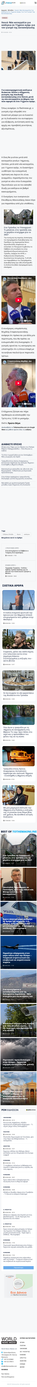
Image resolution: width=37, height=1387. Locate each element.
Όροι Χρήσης (5, 1374)
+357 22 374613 (8, 1361)
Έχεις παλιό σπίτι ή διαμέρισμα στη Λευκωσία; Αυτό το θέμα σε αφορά (16, 1181)
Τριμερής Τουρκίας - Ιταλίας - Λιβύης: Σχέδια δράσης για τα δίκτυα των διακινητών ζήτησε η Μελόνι (18, 570)
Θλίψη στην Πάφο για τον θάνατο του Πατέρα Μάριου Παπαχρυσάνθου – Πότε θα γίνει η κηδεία (17, 449)
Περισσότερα (18, 1268)
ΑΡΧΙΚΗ (22, 1342)
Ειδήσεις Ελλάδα (8, 534)
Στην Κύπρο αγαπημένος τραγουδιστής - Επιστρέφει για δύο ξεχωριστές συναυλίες (16, 478)
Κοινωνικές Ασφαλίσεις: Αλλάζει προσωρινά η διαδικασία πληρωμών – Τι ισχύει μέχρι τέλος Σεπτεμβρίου (18, 1124)
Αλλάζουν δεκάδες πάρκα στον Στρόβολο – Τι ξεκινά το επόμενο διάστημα (18, 1193)
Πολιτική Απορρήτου (7, 1377)
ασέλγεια (27, 534)
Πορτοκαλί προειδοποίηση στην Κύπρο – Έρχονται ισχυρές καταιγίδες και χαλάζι (18, 1062)
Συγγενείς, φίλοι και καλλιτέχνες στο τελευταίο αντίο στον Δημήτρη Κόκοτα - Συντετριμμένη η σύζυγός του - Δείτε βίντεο (18, 656)
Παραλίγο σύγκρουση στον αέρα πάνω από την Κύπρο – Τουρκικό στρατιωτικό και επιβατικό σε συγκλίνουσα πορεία (17, 957)
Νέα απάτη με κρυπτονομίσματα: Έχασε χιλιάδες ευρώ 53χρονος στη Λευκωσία (15, 484)
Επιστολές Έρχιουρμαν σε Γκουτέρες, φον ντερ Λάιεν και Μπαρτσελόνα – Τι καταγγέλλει (18, 890)
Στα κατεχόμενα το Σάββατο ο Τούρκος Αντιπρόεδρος (16, 552)
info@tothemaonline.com (9, 1366)
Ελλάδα (10, 10)
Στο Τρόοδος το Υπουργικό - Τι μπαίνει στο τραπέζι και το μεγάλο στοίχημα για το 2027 (18, 231)
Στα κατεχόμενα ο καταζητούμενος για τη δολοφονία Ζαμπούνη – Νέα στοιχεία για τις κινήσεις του (18, 993)
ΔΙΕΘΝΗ (22, 1367)
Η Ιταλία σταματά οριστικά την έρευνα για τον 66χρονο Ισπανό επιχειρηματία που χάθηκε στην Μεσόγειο (18, 616)
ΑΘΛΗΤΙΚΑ (6, 1146)
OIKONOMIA (23, 1348)
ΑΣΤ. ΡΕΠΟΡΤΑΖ (25, 1351)
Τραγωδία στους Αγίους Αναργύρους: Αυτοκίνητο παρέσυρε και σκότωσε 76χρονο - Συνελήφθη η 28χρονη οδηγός (18, 463)
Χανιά (18, 534)
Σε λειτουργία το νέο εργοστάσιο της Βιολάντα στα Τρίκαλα (18, 694)
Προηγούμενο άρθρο (12, 548)
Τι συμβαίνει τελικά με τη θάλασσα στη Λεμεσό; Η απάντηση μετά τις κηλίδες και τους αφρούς (18, 1167)
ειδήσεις (28, 430)
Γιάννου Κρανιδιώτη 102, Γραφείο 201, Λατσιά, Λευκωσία (9, 1355)
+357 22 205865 (8, 1359)
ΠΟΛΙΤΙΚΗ (6, 1132)
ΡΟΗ (9, 1109)
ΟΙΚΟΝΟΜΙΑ (7, 1117)
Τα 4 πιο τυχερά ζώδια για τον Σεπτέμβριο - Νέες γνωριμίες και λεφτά (17, 456)
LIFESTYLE (23, 1358)
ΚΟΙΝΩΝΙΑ (6, 1160)
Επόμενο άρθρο (10, 565)
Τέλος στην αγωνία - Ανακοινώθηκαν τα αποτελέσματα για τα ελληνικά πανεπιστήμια (15, 1095)
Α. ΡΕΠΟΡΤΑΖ (7, 1209)
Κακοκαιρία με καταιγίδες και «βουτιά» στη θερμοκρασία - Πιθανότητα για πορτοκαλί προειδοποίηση (17, 471)
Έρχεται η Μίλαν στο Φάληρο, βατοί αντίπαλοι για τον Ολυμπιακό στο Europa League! (18, 1153)
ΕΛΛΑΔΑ (22, 1364)
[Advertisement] (18, 513)
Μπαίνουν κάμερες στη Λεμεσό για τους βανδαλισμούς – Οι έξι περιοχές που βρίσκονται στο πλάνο (18, 1027)
